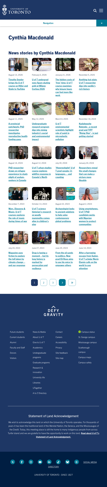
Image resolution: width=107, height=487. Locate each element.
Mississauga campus (87, 342)
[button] (95, 10)
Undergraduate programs (39, 354)
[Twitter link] (12, 462)
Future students (17, 331)
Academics (38, 347)
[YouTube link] (40, 462)
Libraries (36, 382)
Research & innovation (38, 369)
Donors (13, 352)
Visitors (13, 358)
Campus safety (84, 362)
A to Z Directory (39, 393)
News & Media (39, 331)
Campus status (88, 331)
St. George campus (86, 337)
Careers (59, 337)
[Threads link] (76, 462)
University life (39, 377)
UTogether (37, 387)
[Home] (16, 10)
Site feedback (62, 352)
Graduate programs (41, 362)
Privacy (59, 347)
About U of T (38, 337)
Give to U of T (39, 342)
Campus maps (84, 357)
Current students (17, 337)
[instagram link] (31, 462)
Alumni (13, 342)
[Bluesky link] (67, 462)
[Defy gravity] (53, 308)
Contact (59, 331)
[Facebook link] (21, 462)
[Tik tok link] (58, 462)
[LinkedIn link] (49, 462)
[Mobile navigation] (101, 10)
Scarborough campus (84, 349)
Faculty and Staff (17, 347)
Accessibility (61, 342)
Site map (59, 358)
